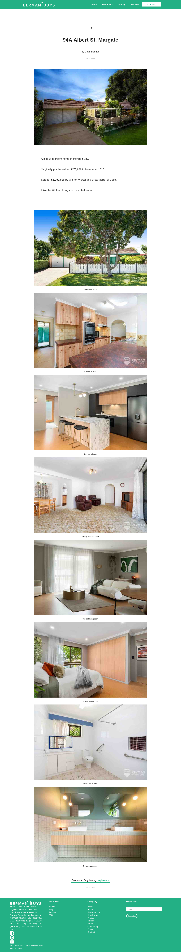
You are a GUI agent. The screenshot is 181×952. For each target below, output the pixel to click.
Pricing (122, 4)
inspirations (103, 880)
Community (93, 926)
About (90, 906)
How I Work (108, 4)
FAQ (51, 915)
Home (94, 4)
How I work (93, 915)
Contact (151, 4)
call (40, 926)
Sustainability (94, 912)
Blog (51, 909)
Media (90, 923)
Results (52, 912)
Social (90, 909)
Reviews (135, 4)
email (32, 926)
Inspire (52, 906)
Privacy (91, 929)
